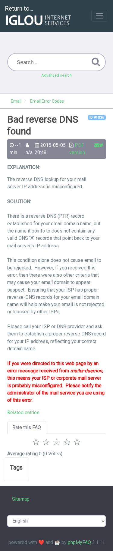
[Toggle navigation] (99, 16)
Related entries (23, 412)
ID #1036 (96, 117)
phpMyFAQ (79, 542)
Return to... (19, 8)
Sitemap (21, 499)
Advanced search (56, 75)
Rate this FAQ (26, 427)
